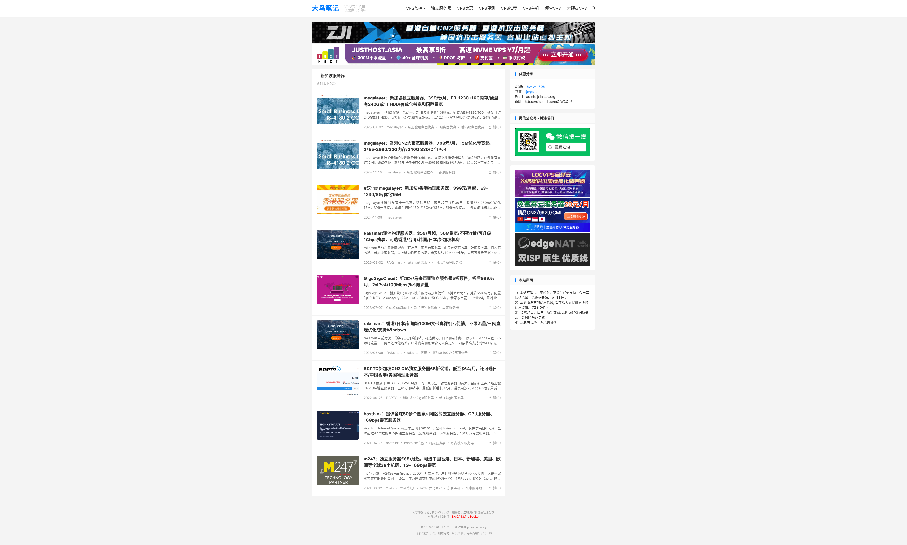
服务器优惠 (448, 127)
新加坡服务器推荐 (420, 172)
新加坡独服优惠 (425, 307)
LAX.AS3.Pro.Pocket (465, 516)
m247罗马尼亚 (431, 488)
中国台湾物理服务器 (447, 262)
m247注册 (407, 488)
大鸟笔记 (325, 8)
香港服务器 (447, 172)
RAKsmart (394, 262)
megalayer (394, 127)
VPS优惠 (465, 8)
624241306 (536, 87)
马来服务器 (450, 307)
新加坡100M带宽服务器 (450, 353)
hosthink (392, 443)
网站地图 (460, 527)
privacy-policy (477, 527)
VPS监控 (414, 8)
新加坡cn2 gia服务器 (418, 398)
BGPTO (392, 398)
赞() (494, 127)
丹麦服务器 (437, 443)
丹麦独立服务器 (462, 443)
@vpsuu (531, 92)
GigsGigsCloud (397, 307)
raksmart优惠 (417, 262)
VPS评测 (487, 8)
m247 (389, 488)
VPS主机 (531, 8)
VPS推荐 (509, 8)
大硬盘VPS (577, 8)
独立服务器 (441, 8)
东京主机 (453, 488)
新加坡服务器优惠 (421, 127)
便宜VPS (553, 8)
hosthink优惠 (414, 443)
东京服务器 (474, 488)
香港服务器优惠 (472, 127)
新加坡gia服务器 (451, 398)
